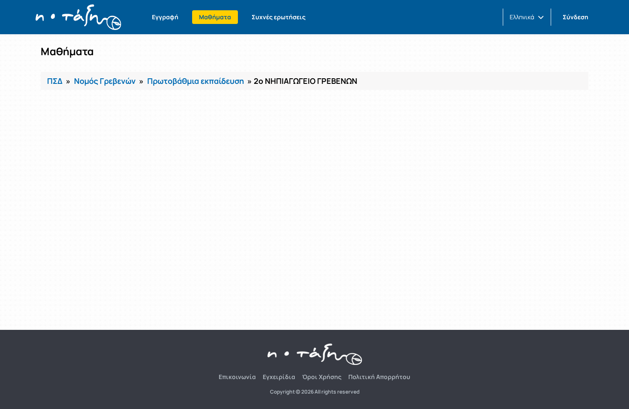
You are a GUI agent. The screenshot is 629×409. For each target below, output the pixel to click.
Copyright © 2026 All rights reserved (314, 391)
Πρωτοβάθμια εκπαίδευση (195, 81)
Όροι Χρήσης (321, 377)
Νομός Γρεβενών (105, 81)
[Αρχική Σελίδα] (78, 17)
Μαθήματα (215, 17)
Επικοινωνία (237, 377)
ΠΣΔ (54, 81)
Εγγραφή (165, 17)
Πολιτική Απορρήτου (379, 377)
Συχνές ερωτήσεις (279, 17)
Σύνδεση (575, 17)
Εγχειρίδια (279, 377)
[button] (527, 17)
